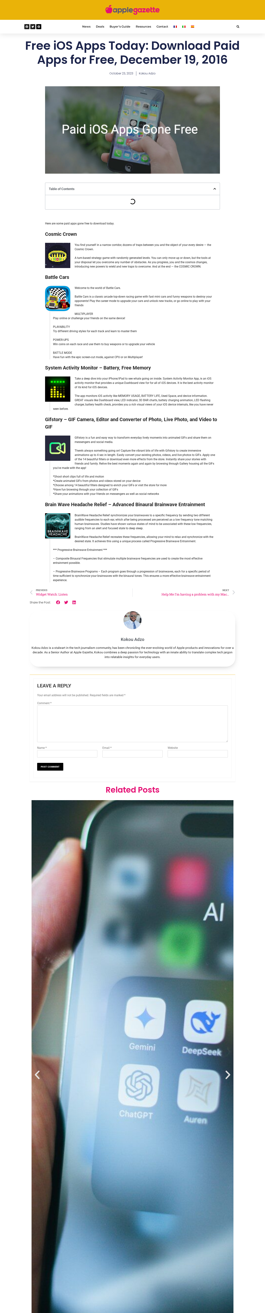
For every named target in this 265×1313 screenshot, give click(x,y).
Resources (143, 26)
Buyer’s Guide (120, 26)
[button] (238, 26)
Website (173, 748)
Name (42, 748)
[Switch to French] (175, 27)
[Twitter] (32, 26)
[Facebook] (26, 26)
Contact (162, 26)
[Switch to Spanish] (192, 27)
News (86, 26)
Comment (44, 703)
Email (107, 748)
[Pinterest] (38, 26)
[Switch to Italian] (184, 27)
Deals (100, 26)
